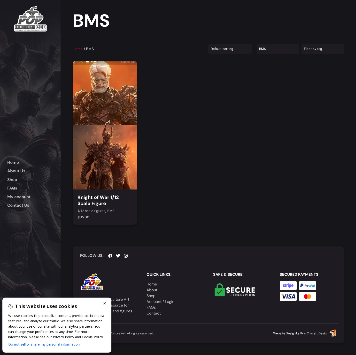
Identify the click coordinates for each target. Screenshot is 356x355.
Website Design (284, 333)
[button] (34, 179)
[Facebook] (110, 256)
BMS (111, 211)
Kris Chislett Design (314, 333)
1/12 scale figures (91, 211)
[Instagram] (126, 256)
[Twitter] (118, 256)
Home (78, 49)
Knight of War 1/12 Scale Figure (98, 200)
